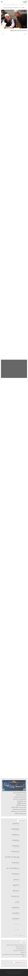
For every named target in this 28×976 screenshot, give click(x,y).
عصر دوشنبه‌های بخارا (15, 840)
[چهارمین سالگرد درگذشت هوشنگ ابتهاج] (23, 858)
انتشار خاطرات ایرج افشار (20, 947)
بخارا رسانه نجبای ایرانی (20, 948)
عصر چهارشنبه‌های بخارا (15, 829)
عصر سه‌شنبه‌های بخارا (15, 834)
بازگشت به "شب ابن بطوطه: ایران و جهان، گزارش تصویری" (14, 7)
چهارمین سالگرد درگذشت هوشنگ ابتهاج (12, 857)
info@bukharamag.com (16, 809)
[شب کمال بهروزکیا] (23, 886)
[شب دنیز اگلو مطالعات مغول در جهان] (23, 870)
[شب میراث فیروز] (23, 881)
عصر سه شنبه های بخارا (15, 851)
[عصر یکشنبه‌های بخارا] (23, 847)
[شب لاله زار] (23, 903)
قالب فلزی (22, 952)
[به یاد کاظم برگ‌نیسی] (23, 920)
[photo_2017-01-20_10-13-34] (14, 45)
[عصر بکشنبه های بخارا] (23, 864)
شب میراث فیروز (16, 879)
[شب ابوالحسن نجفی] (23, 914)
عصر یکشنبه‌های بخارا (15, 845)
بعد (2, 33)
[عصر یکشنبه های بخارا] (23, 875)
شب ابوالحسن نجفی (15, 913)
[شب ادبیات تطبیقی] (23, 892)
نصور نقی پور (10, 973)
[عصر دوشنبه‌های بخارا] (23, 842)
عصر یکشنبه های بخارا (15, 873)
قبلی (25, 33)
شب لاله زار (17, 901)
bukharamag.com (14, 811)
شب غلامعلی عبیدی (16, 823)
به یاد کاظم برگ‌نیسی (15, 918)
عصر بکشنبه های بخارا (15, 862)
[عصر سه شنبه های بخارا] (23, 853)
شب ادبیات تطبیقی (16, 890)
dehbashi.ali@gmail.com (16, 807)
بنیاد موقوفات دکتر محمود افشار (19, 950)
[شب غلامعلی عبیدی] (23, 825)
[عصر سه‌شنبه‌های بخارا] (23, 836)
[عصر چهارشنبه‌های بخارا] (23, 830)
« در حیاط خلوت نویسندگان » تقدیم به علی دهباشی (15, 945)
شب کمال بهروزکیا (16, 885)
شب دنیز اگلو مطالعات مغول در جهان (13, 868)
